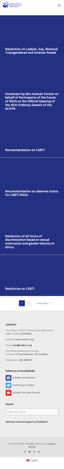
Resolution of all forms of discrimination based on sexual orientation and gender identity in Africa (29, 241)
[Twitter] (30, 451)
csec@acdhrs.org (22, 345)
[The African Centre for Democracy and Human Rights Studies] (12, 5)
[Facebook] (25, 451)
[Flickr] (39, 451)
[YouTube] (34, 451)
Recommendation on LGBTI (25, 150)
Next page (42, 303)
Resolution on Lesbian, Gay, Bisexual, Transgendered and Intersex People (31, 51)
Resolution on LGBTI (20, 289)
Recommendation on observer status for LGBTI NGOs (31, 193)
